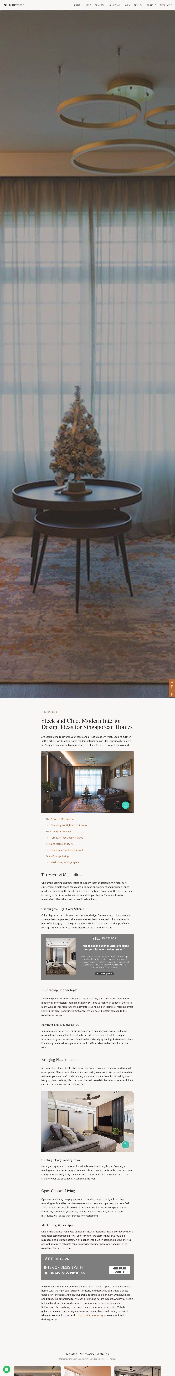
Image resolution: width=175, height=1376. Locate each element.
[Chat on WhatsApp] (6, 1369)
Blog (127, 5)
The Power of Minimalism (60, 819)
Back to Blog (50, 712)
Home (77, 5)
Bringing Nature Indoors (59, 843)
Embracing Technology (58, 831)
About (87, 5)
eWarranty (166, 5)
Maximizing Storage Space (65, 862)
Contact (151, 5)
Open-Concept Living (57, 856)
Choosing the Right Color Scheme (69, 825)
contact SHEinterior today (89, 1315)
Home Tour (115, 5)
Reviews (138, 5)
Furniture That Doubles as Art (67, 837)
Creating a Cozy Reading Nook (67, 850)
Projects (100, 5)
